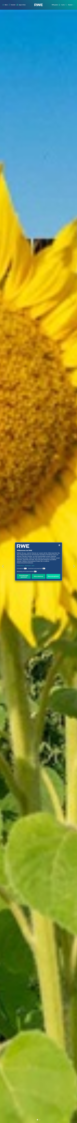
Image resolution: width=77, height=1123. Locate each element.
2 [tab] (40, 1120)
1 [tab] (37, 1120)
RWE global (55, 5)
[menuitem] (12, 5)
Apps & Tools (22, 5)
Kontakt (13, 5)
